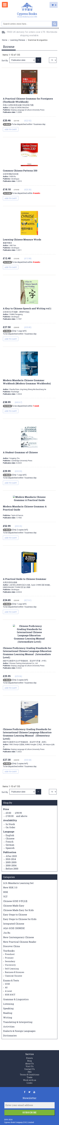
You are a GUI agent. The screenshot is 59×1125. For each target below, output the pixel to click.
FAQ (29, 1072)
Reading (7, 1012)
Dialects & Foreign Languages (19, 1031)
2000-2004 (11, 865)
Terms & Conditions (29, 1074)
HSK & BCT (10, 994)
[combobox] (29, 24)
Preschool (10, 954)
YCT (5, 896)
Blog (29, 1061)
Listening (8, 1003)
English (10, 835)
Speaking (8, 1008)
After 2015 (11, 856)
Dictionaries (10, 1035)
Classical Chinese (13, 975)
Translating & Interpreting (17, 1022)
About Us (29, 1063)
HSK (5, 892)
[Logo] (27, 10)
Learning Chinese (18, 40)
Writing (7, 1017)
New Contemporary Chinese (18, 937)
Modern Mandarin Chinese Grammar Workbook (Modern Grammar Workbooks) (27, 382)
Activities (8, 1026)
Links (29, 1083)
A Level (8, 991)
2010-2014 (11, 859)
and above (16, 816)
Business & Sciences (14, 972)
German (10, 844)
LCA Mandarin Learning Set (18, 883)
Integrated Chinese (13, 923)
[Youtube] (34, 1092)
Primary (9, 957)
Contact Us (29, 1069)
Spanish (10, 848)
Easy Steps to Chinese (15, 914)
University (10, 965)
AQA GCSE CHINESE (14, 928)
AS (6, 987)
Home (5, 40)
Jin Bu (6, 932)
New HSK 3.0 (10, 887)
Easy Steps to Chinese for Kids (19, 919)
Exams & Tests (11, 980)
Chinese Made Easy (13, 905)
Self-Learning (12, 968)
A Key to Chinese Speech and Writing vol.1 (27, 310)
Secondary (10, 961)
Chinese (10, 838)
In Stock (10, 824)
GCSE (7, 984)
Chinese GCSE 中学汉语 (15, 901)
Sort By (5, 60)
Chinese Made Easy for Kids (18, 910)
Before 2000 (12, 868)
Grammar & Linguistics (16, 999)
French (9, 841)
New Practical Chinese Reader (19, 941)
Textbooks (9, 950)
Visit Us (29, 1066)
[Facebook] (25, 1092)
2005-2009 (11, 862)
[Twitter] (29, 1092)
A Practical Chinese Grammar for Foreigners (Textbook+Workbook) (28, 101)
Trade (29, 1077)
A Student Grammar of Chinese (20, 452)
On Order (10, 827)
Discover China (11, 946)
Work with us (29, 1080)
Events (29, 1058)
